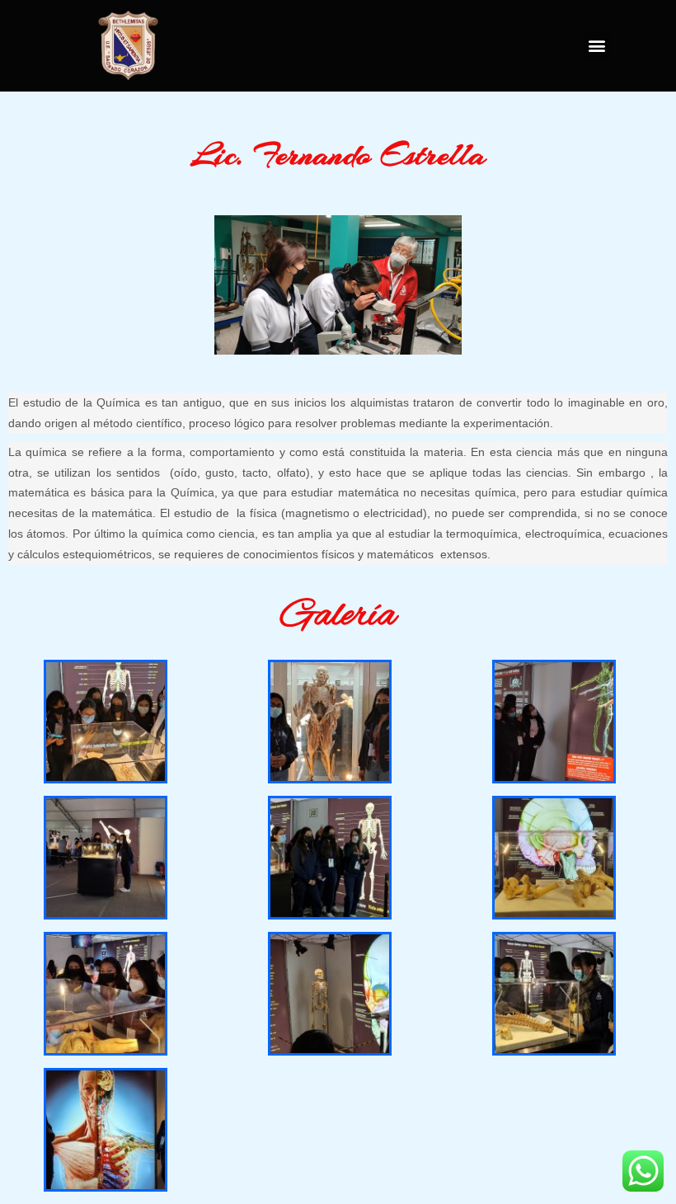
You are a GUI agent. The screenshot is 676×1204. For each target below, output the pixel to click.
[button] (596, 45)
